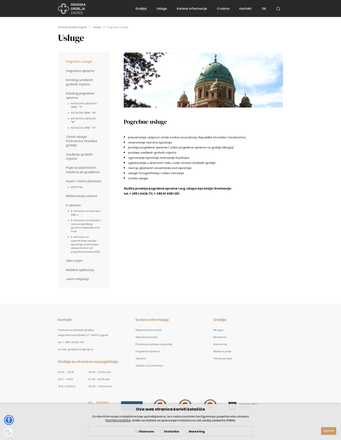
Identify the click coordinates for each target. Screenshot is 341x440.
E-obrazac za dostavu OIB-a (85, 213)
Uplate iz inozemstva (149, 365)
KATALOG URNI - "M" (83, 113)
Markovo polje (222, 351)
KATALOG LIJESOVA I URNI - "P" (84, 105)
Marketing (197, 431)
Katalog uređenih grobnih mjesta (79, 82)
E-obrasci (73, 205)
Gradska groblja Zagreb (72, 8)
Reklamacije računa (81, 196)
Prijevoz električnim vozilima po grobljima (82, 170)
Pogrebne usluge (79, 61)
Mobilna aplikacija (80, 270)
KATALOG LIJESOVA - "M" (84, 120)
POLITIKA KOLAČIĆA (118, 420)
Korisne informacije (192, 9)
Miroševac (220, 337)
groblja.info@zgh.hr (81, 349)
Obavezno (146, 431)
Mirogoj (218, 330)
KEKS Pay (76, 187)
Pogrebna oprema (80, 71)
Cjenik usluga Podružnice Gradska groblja (81, 141)
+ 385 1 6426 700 (73, 342)
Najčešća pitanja (147, 337)
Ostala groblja (222, 358)
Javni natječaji (77, 279)
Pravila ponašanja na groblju (154, 344)
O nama (223, 9)
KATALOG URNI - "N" (83, 128)
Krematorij (220, 344)
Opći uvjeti (74, 261)
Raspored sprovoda (149, 330)
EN (264, 9)
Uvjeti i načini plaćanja (83, 181)
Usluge (161, 9)
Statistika (171, 431)
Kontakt (245, 9)
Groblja (141, 9)
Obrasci (141, 358)
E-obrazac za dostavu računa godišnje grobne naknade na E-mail (86, 225)
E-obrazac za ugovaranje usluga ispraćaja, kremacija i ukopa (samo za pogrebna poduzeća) (85, 244)
